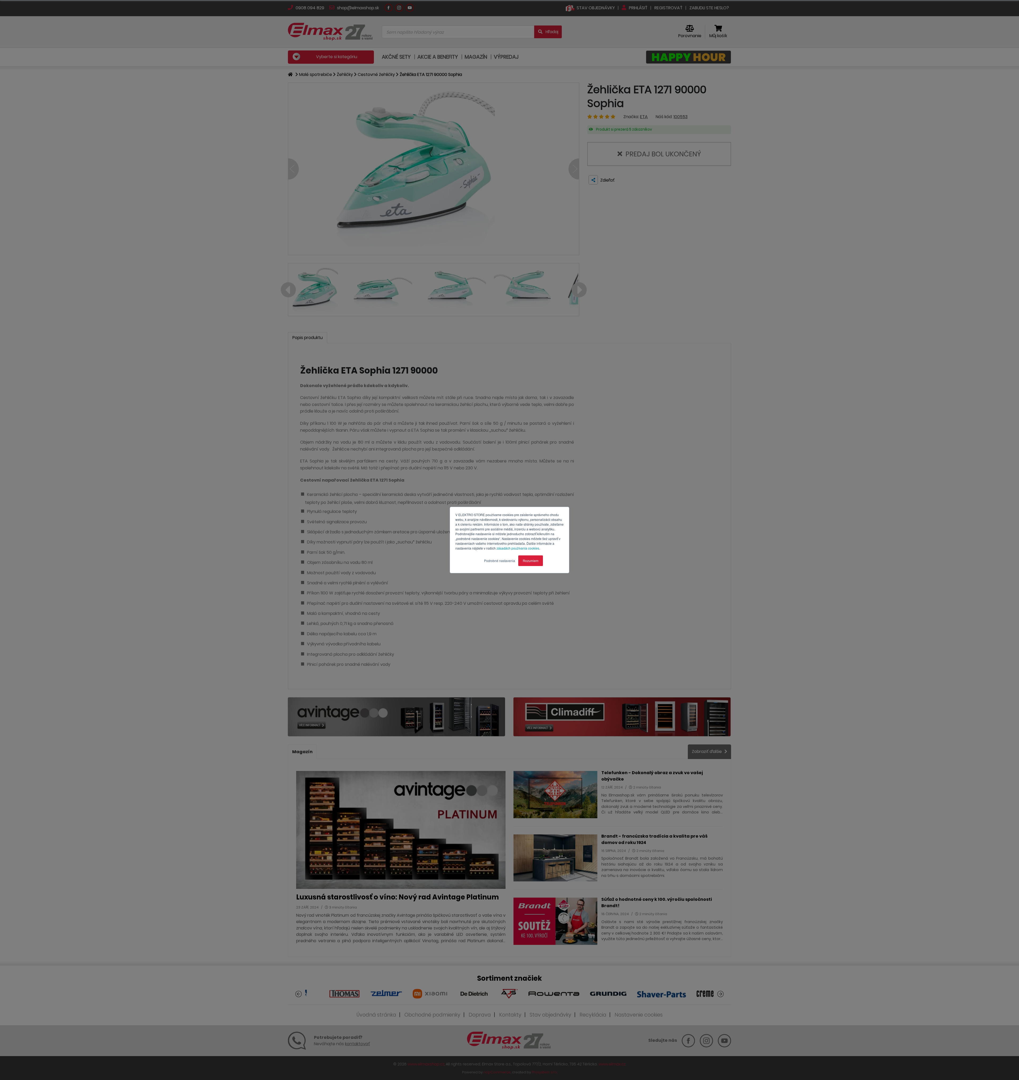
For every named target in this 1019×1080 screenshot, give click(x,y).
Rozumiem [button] (530, 560)
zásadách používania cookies (517, 548)
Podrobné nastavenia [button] (499, 560)
